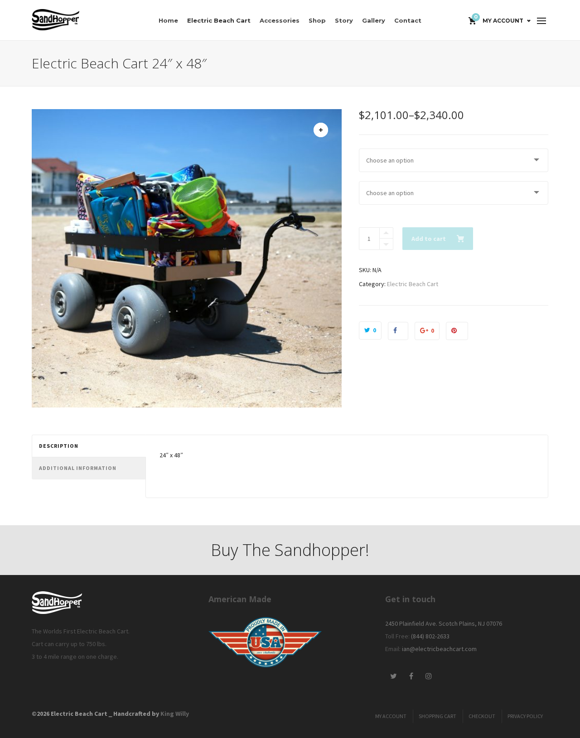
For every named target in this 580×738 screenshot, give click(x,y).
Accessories (280, 20)
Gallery (373, 20)
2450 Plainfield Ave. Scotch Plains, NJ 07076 (443, 623)
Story (344, 20)
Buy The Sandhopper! (290, 550)
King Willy (174, 713)
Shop (317, 20)
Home (168, 20)
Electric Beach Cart (219, 20)
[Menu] (541, 20)
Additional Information (77, 468)
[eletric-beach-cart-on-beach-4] (321, 130)
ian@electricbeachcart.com (439, 649)
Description (58, 445)
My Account (503, 20)
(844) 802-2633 (430, 636)
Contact (407, 20)
